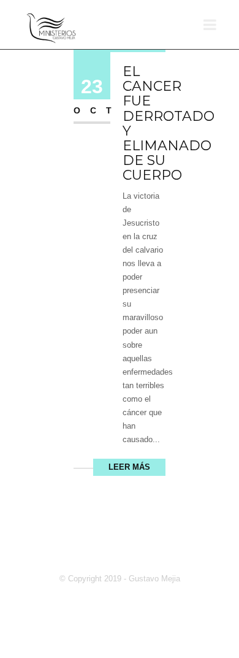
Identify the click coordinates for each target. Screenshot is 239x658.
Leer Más (129, 467)
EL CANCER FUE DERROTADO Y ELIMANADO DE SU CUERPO (168, 123)
